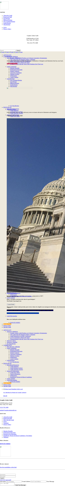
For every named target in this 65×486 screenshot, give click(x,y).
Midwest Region (7, 20)
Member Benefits (8, 431)
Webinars (5, 437)
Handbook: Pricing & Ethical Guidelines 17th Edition (17, 435)
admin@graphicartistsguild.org (8, 410)
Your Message (50, 481)
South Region (7, 23)
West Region (6, 24)
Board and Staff (7, 17)
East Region (6, 18)
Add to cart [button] (20, 389)
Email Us (2, 45)
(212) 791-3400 (4, 407)
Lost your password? (5, 480)
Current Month (10, 304)
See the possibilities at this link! (8, 467)
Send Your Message (20, 485)
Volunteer (6, 423)
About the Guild (7, 15)
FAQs (5, 27)
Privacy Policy (7, 29)
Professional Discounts (9, 432)
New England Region (9, 21)
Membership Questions (6, 47)
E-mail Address (26, 481)
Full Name (3, 481)
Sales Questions (4, 49)
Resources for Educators (9, 434)
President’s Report (12, 63)
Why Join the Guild (8, 420)
